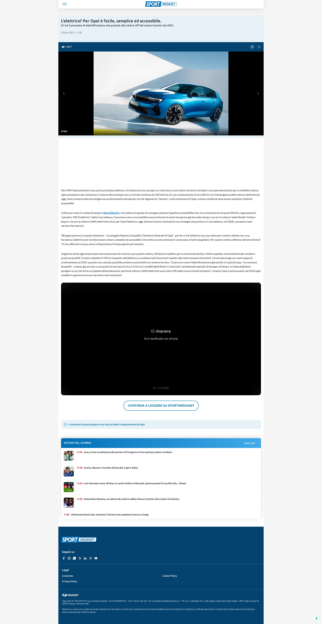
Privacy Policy (69, 581)
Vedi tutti (249, 443)
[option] (66, 47)
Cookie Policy (169, 575)
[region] (161, 162)
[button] (64, 4)
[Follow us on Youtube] (96, 558)
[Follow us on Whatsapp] (74, 558)
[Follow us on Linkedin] (85, 558)
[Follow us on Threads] (90, 558)
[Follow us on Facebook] (63, 558)
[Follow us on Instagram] (69, 558)
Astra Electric (111, 212)
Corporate (67, 575)
